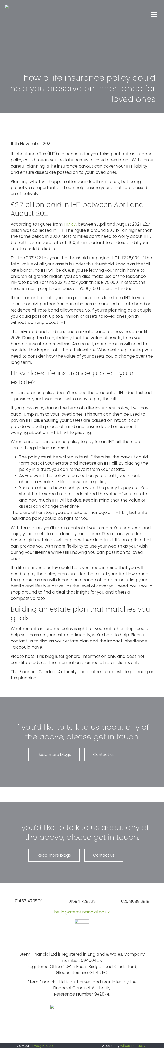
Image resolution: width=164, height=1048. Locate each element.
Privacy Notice (42, 1045)
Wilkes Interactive (134, 1045)
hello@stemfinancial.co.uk (82, 912)
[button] (154, 14)
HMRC (70, 224)
